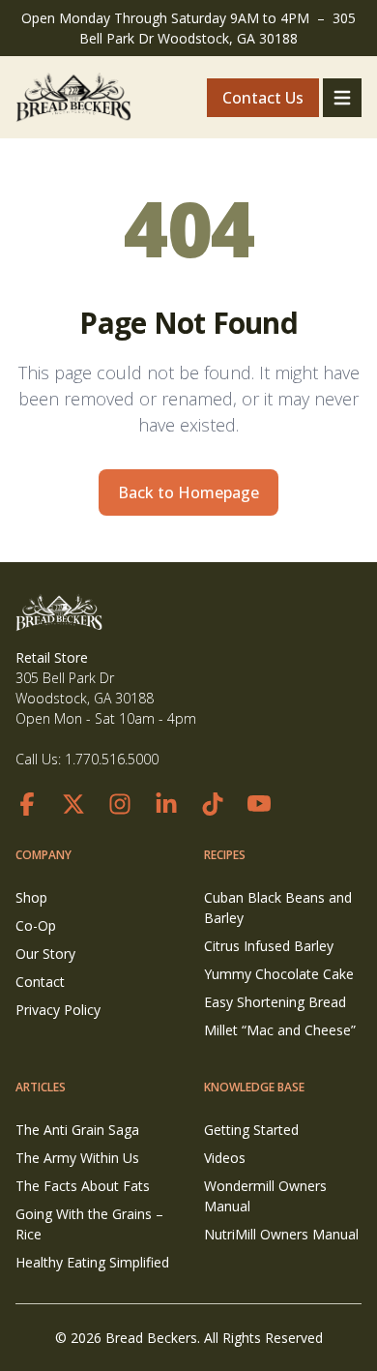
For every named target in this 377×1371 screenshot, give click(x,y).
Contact (40, 981)
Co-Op (35, 925)
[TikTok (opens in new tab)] (212, 804)
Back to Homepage (188, 492)
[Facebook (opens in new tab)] (27, 804)
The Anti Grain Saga (77, 1129)
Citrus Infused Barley (269, 946)
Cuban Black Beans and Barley (278, 907)
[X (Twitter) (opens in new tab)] (73, 804)
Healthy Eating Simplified (92, 1262)
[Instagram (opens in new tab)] (119, 804)
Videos (225, 1157)
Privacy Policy (58, 1009)
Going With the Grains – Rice (89, 1224)
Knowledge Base (254, 1087)
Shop (31, 897)
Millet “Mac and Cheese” (280, 1030)
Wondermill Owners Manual (265, 1196)
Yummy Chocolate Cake (279, 974)
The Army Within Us (77, 1157)
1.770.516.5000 (112, 759)
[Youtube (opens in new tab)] (259, 804)
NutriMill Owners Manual (281, 1234)
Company (43, 855)
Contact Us (263, 97)
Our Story (45, 953)
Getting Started (251, 1129)
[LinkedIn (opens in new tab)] (166, 804)
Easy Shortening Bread (275, 1002)
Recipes (225, 855)
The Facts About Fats (82, 1186)
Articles (40, 1087)
